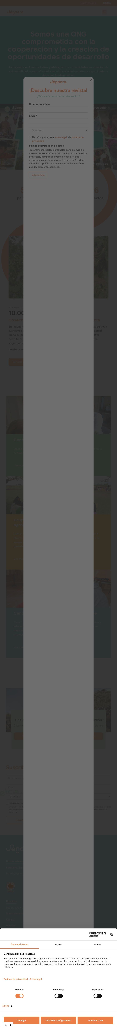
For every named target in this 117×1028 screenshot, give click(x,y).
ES (6, 1025)
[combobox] (8, 1025)
